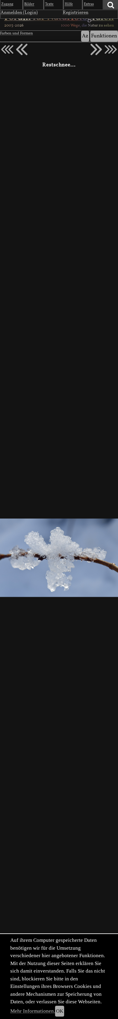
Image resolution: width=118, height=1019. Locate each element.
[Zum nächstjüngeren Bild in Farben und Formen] (22, 49)
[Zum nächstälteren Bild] (110, 49)
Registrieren (75, 12)
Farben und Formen (16, 33)
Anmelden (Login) (19, 12)
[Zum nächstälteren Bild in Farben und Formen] (96, 49)
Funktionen (104, 36)
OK (59, 1011)
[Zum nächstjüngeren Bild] (7, 49)
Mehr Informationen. (32, 1011)
